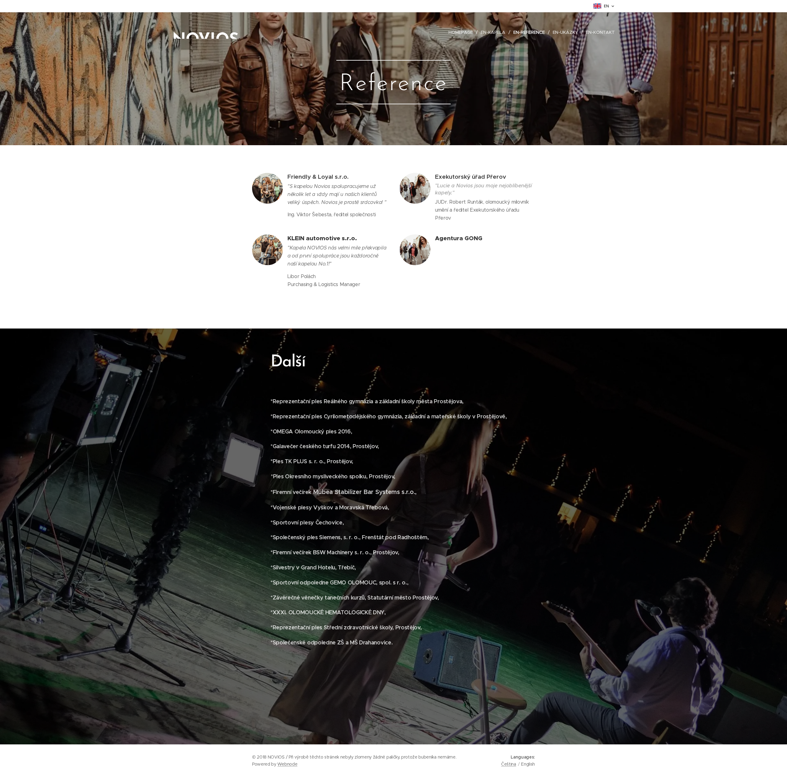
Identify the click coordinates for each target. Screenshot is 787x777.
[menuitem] (462, 32)
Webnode (287, 764)
